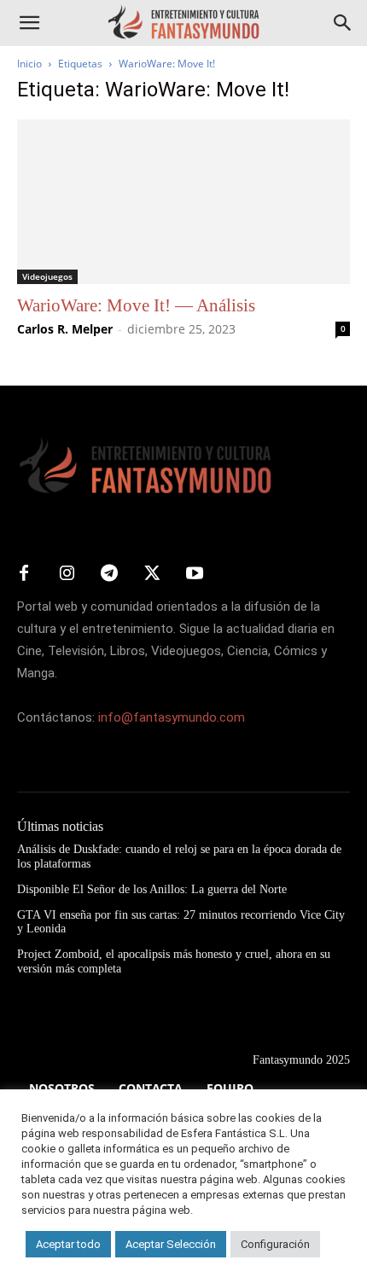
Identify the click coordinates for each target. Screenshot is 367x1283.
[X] (152, 574)
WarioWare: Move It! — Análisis (136, 305)
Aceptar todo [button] (68, 1244)
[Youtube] (195, 574)
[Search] (343, 23)
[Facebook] (24, 574)
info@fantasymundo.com (171, 717)
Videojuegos (47, 276)
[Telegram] (109, 574)
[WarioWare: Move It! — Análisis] (183, 201)
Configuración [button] (275, 1244)
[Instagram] (67, 574)
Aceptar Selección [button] (170, 1244)
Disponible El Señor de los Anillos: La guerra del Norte (152, 889)
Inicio (29, 63)
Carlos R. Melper (65, 329)
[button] (29, 23)
